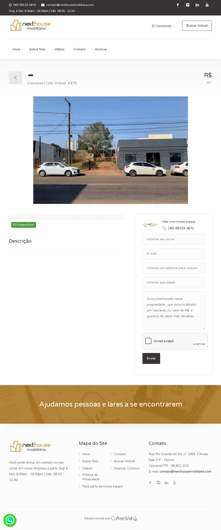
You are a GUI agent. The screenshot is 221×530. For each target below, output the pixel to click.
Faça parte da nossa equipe (102, 486)
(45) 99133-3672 (25, 5)
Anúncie (101, 49)
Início (16, 49)
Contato (80, 49)
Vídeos (59, 49)
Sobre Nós (37, 49)
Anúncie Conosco (127, 468)
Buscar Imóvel (197, 26)
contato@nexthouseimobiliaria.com (70, 5)
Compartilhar (25, 224)
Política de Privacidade (91, 477)
